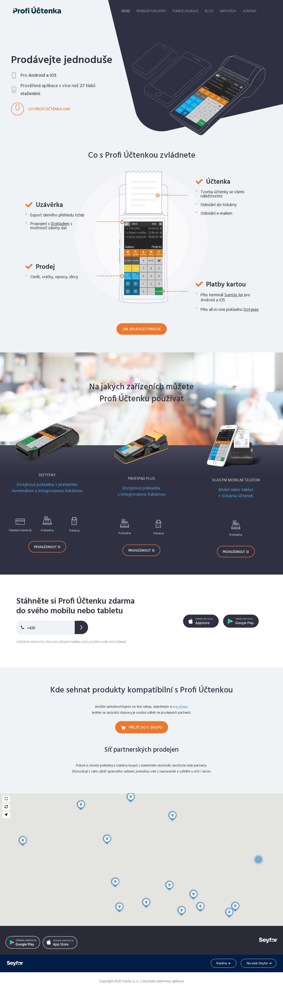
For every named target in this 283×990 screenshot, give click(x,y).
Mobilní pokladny (151, 11)
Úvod (125, 11)
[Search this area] (6, 806)
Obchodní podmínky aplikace (163, 981)
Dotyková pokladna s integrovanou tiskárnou (141, 491)
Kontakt (249, 11)
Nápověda (228, 11)
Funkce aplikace (185, 11)
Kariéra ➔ (223, 963)
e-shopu (182, 706)
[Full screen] (6, 798)
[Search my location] (6, 814)
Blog (209, 11)
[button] (258, 854)
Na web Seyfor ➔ (259, 963)
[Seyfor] (15, 963)
